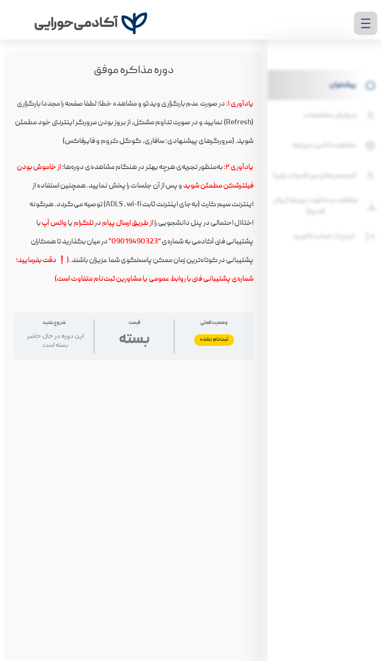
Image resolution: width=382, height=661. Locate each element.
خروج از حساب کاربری (324, 236)
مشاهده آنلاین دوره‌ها (324, 146)
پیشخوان (342, 85)
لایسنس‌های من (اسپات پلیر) (314, 176)
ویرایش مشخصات (330, 115)
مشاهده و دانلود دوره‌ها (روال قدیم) (315, 206)
